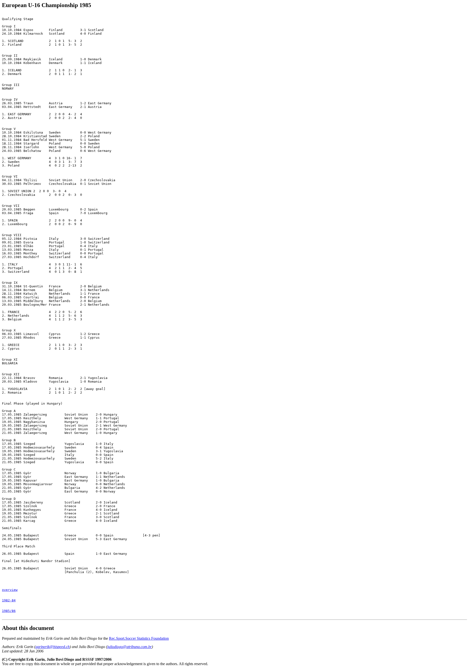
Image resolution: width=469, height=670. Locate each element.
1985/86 (9, 611)
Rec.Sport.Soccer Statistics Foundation (139, 638)
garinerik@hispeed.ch (52, 647)
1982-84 (9, 600)
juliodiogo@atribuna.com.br (129, 647)
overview (10, 590)
